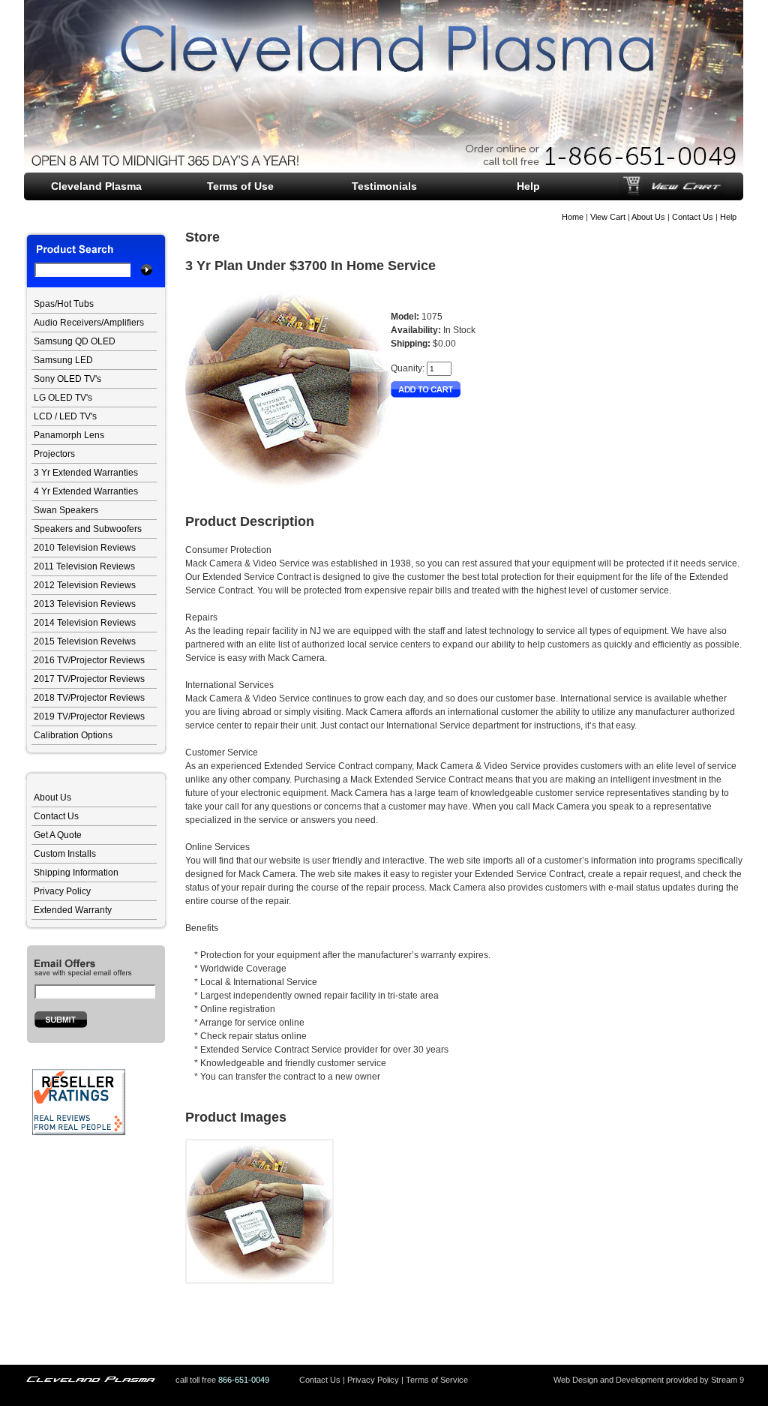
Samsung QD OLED (75, 341)
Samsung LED (63, 360)
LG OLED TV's (63, 397)
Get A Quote (58, 835)
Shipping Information (76, 872)
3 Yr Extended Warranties (86, 472)
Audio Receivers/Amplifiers (89, 322)
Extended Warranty (73, 910)
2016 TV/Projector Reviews (89, 660)
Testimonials (384, 186)
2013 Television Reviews (85, 604)
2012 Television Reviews (85, 585)
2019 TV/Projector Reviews (89, 716)
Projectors (54, 454)
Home (573, 216)
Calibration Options (73, 735)
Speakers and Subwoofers (88, 529)
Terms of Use (240, 186)
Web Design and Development (609, 1379)
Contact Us (692, 216)
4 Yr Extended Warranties (86, 491)
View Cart (608, 216)
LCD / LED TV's (65, 416)
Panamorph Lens (69, 435)
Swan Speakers (66, 510)
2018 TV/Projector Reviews (89, 697)
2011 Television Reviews (84, 566)
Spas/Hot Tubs (64, 304)
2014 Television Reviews (85, 622)
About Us (648, 216)
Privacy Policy (62, 891)
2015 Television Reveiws (85, 641)
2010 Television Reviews (85, 547)
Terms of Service (437, 1379)
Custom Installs (65, 854)
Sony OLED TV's (67, 379)
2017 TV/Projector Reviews (89, 679)
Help (728, 216)
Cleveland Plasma (96, 186)
